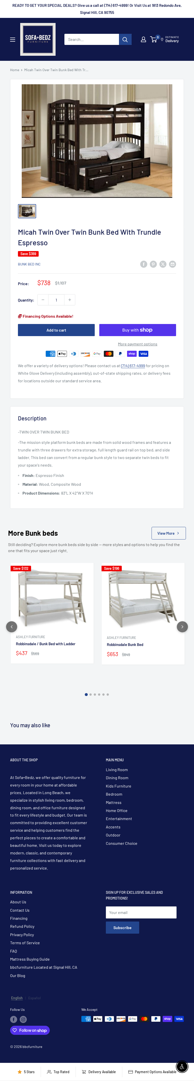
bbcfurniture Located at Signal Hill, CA (43, 967)
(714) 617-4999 (133, 365)
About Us (18, 901)
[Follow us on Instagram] (23, 1019)
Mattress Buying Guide (30, 959)
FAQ (13, 951)
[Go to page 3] (95, 694)
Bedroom (114, 794)
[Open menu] (12, 40)
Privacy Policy (22, 934)
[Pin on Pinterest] (153, 264)
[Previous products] (11, 626)
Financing (19, 918)
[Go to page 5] (103, 694)
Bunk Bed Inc (29, 264)
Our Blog (17, 975)
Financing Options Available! (48, 316)
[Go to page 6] (108, 694)
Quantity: (26, 300)
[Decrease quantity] (43, 299)
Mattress (114, 802)
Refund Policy (22, 926)
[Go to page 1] (86, 694)
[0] (154, 39)
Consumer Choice (121, 843)
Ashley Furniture (30, 637)
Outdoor (113, 834)
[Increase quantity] (69, 299)
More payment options (137, 343)
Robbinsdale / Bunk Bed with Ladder (46, 643)
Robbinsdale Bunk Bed (125, 644)
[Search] (125, 39)
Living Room (117, 769)
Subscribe (122, 927)
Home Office (117, 810)
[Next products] (182, 626)
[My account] (143, 39)
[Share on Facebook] (143, 264)
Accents (113, 826)
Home (14, 70)
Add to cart (56, 330)
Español (34, 998)
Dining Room (117, 777)
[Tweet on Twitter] (162, 264)
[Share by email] (172, 264)
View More (166, 533)
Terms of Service (25, 942)
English (17, 998)
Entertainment (119, 818)
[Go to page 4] (99, 694)
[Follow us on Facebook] (13, 1019)
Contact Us (20, 910)
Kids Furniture (118, 785)
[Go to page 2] (90, 694)
